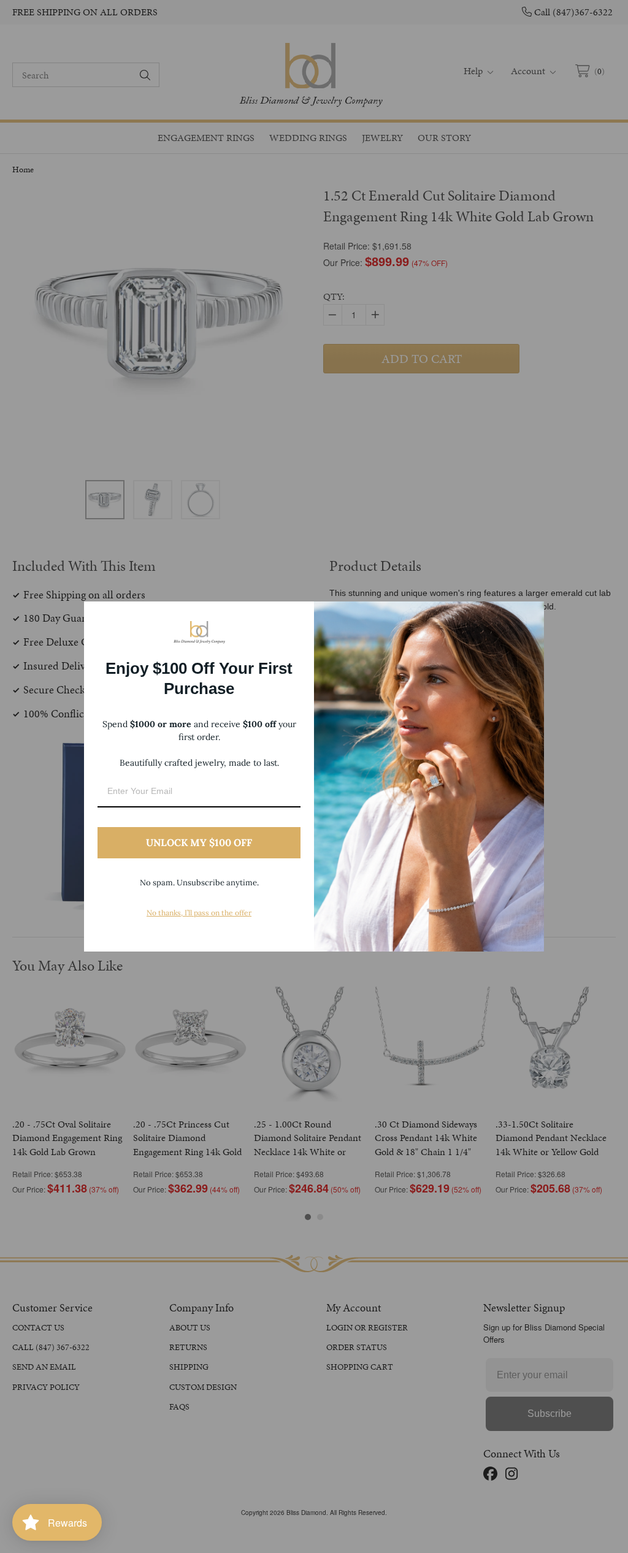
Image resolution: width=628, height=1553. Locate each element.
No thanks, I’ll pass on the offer (199, 912)
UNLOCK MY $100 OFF (199, 842)
